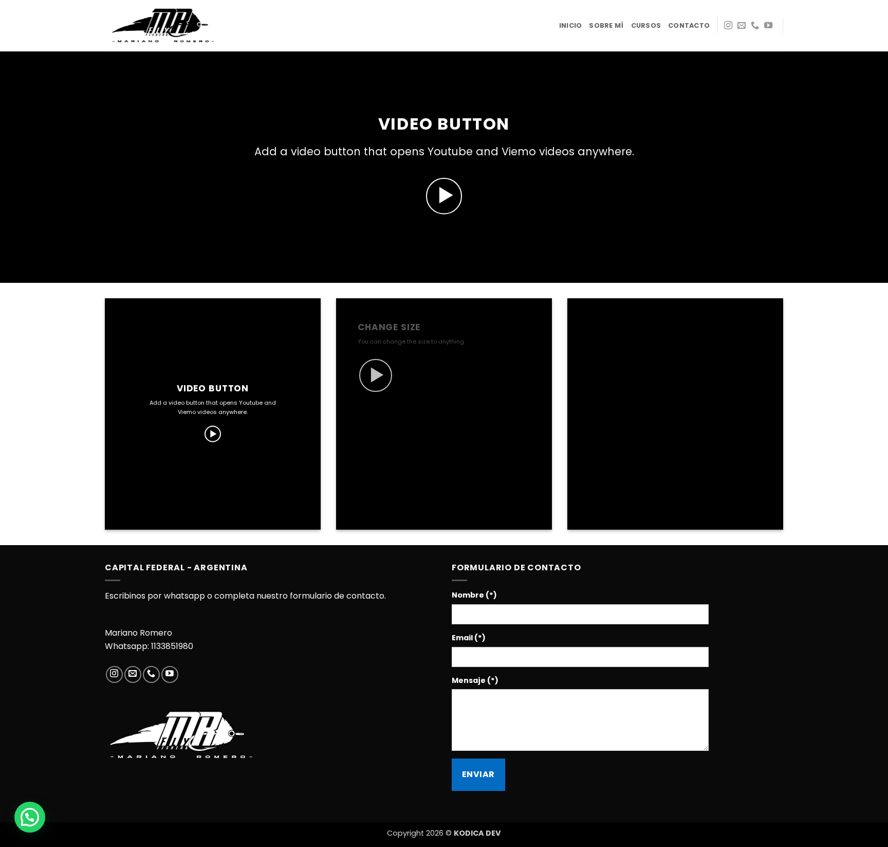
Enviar (478, 774)
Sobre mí (606, 25)
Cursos (646, 25)
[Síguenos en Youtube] (768, 25)
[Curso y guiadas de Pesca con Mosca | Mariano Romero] (164, 25)
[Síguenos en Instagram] (728, 25)
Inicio (570, 25)
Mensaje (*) (475, 680)
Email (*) (469, 638)
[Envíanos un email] (741, 25)
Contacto (689, 25)
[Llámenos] (755, 25)
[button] (444, 196)
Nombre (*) (474, 595)
